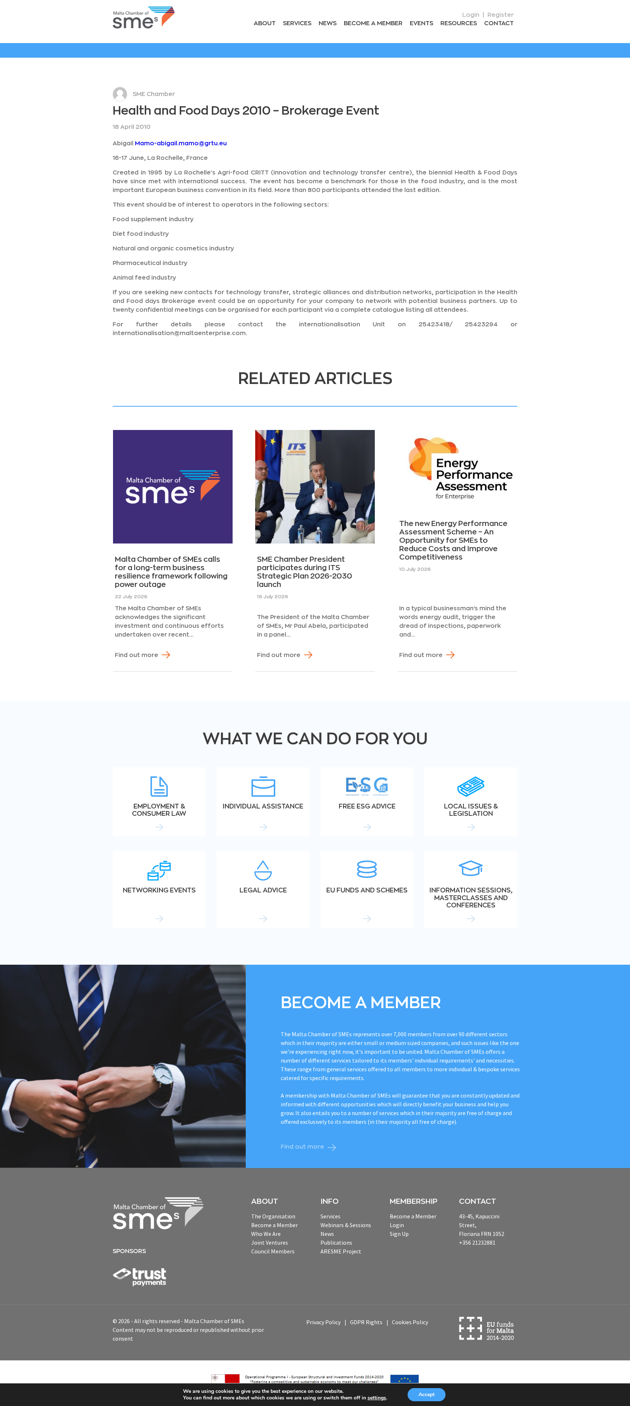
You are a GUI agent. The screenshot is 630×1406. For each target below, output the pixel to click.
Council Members (273, 1251)
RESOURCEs (458, 23)
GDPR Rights (366, 1322)
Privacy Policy (323, 1322)
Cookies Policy (410, 1322)
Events (421, 23)
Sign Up (399, 1233)
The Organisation (273, 1216)
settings (377, 1398)
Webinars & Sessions (345, 1225)
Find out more (136, 655)
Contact (499, 23)
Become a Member (373, 23)
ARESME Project (340, 1251)
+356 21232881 (477, 1242)
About (265, 23)
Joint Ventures (269, 1242)
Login (470, 15)
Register (500, 15)
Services (297, 23)
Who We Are (266, 1233)
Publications (336, 1242)
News (328, 23)
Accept (427, 1394)
